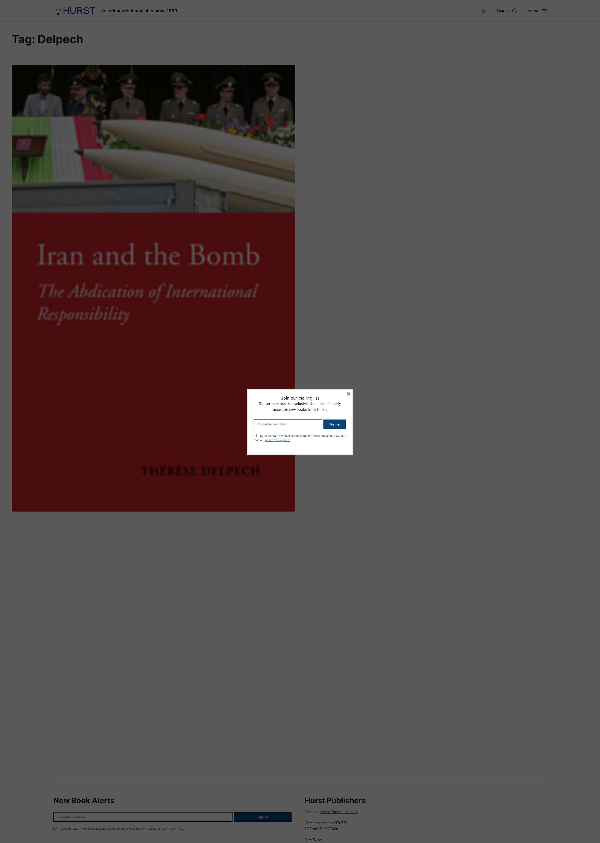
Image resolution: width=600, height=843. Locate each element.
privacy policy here (277, 440)
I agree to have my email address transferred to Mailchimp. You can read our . (300, 438)
